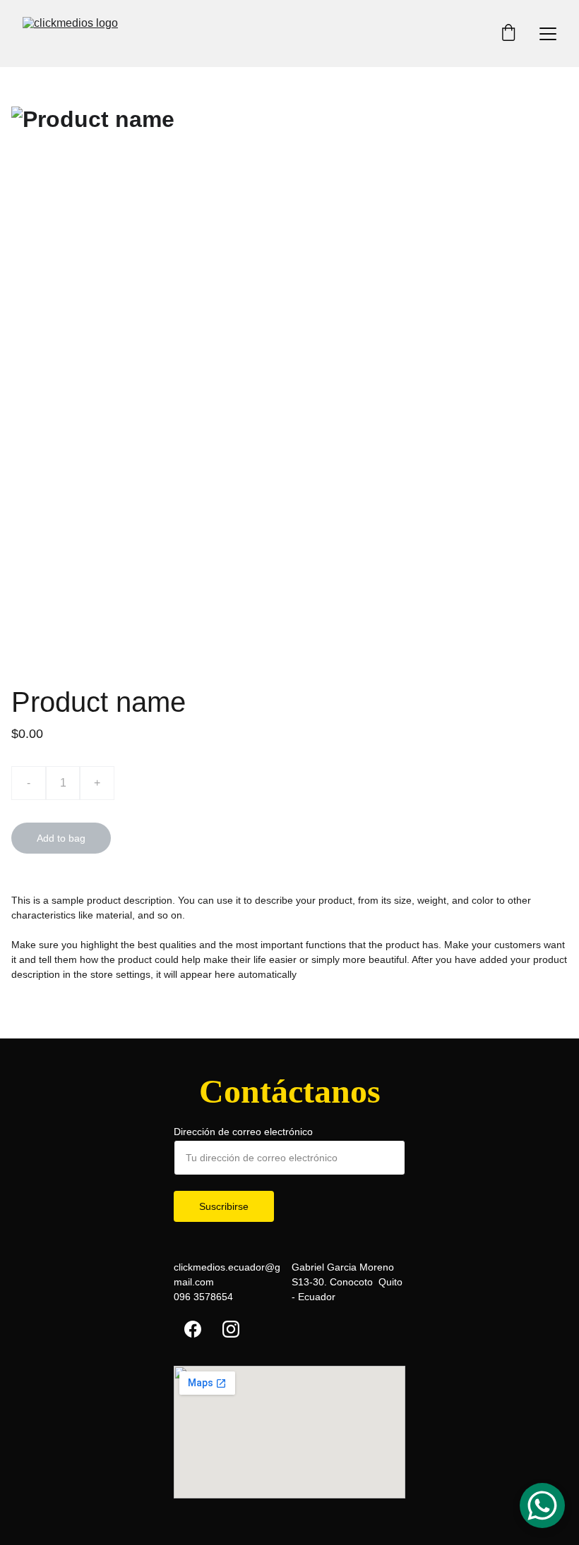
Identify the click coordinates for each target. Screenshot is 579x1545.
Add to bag (61, 838)
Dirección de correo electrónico (243, 1131)
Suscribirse (224, 1206)
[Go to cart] (508, 33)
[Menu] (547, 34)
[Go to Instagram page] (230, 1329)
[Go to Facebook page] (192, 1329)
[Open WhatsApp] (542, 1505)
